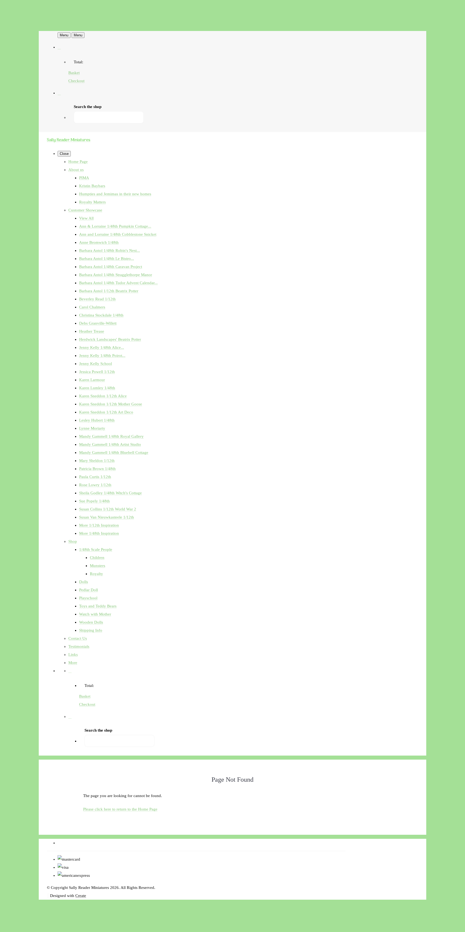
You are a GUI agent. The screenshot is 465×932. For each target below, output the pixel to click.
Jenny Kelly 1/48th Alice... (101, 347)
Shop (72, 541)
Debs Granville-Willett (98, 323)
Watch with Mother (95, 614)
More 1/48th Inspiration (99, 533)
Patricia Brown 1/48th (97, 469)
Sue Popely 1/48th (94, 501)
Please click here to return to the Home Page (120, 809)
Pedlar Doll (88, 590)
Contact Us (77, 638)
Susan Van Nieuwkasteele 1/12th (106, 517)
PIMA (84, 178)
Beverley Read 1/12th (97, 299)
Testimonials (78, 646)
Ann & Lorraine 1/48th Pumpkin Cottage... (115, 226)
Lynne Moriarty (92, 428)
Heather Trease (91, 331)
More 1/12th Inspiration (99, 525)
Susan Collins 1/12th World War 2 (107, 509)
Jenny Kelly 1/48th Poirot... (102, 355)
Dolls (83, 582)
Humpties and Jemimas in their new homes (115, 194)
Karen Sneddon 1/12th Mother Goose (110, 404)
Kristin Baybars (92, 186)
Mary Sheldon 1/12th (97, 460)
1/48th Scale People (95, 549)
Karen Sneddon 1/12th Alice (103, 396)
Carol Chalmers (92, 307)
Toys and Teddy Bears (98, 606)
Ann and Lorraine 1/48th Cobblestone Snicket (117, 234)
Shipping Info (90, 630)
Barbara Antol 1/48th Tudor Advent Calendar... (118, 283)
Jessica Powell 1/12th (97, 372)
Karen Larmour (92, 380)
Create (80, 895)
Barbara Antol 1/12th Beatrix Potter (108, 291)
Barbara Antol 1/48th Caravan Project (110, 267)
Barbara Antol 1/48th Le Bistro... (106, 258)
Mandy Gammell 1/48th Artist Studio (110, 444)
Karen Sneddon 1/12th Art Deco (106, 412)
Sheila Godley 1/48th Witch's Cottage (110, 493)
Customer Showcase (85, 210)
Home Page (78, 161)
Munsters (97, 566)
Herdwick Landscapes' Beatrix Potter (110, 339)
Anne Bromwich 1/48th (99, 242)
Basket (74, 73)
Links (73, 654)
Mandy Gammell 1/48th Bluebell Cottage (113, 452)
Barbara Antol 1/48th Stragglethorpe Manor (115, 275)
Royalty (96, 574)
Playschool (88, 598)
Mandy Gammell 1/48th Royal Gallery (111, 436)
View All (86, 218)
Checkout (76, 81)
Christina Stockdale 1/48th (101, 315)
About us (76, 170)
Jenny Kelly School (95, 363)
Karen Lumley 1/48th (97, 388)
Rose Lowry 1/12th (95, 485)
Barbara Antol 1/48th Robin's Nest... (109, 250)
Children (97, 557)
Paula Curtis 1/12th (95, 477)
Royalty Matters (92, 202)
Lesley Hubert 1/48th (97, 420)
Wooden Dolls (91, 622)
